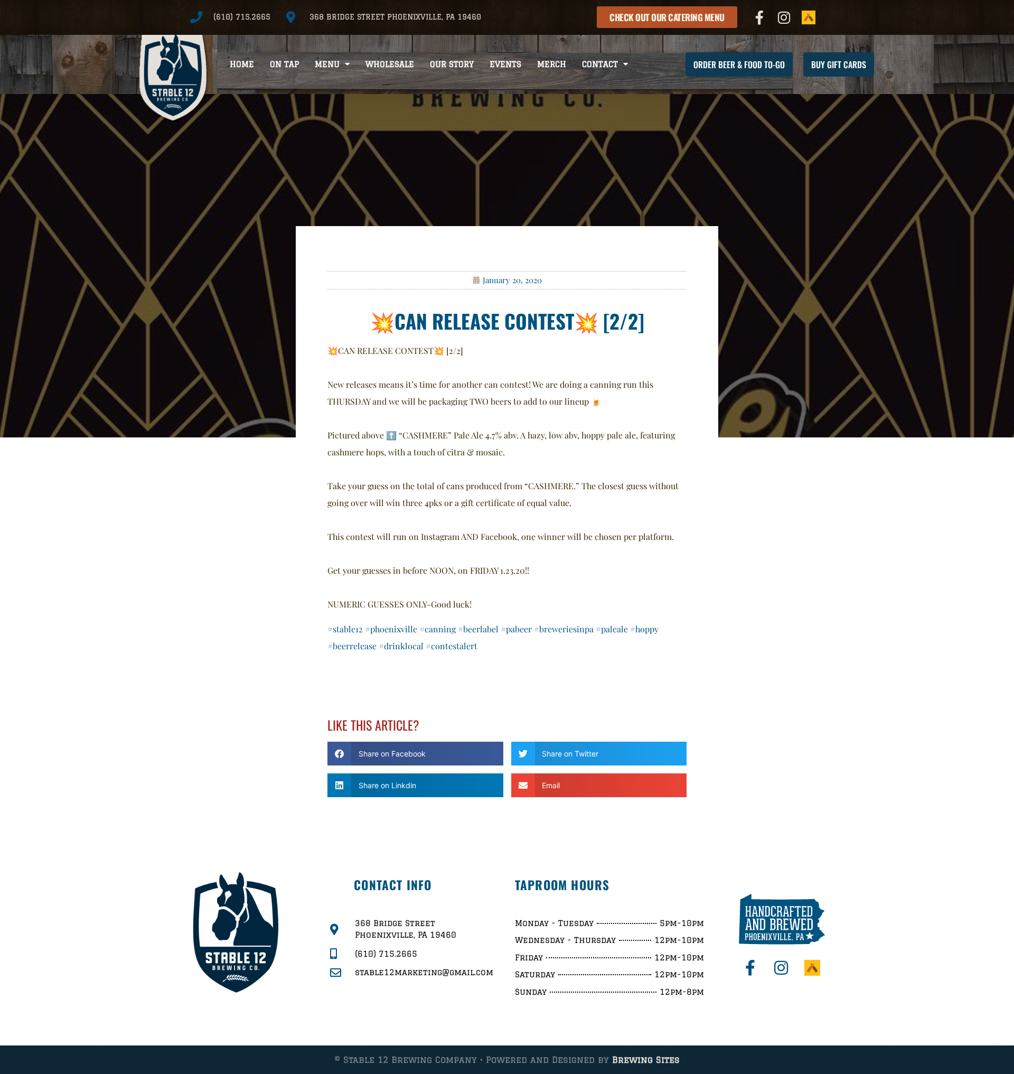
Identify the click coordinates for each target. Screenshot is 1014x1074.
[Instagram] (784, 17)
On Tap (284, 64)
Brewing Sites (646, 1059)
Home (242, 64)
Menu (327, 64)
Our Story (452, 64)
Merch (551, 64)
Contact (600, 64)
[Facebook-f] (759, 17)
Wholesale (389, 64)
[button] (415, 753)
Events (505, 64)
